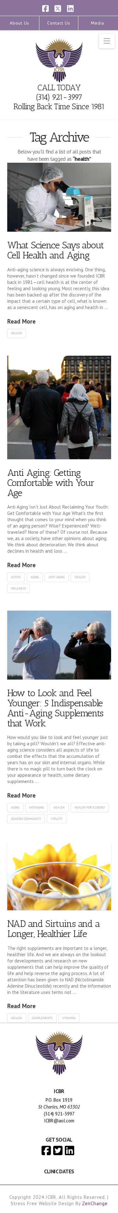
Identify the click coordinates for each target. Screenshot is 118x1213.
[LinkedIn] (69, 1150)
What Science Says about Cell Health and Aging (55, 250)
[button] (107, 41)
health (16, 333)
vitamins (69, 1018)
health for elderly (90, 807)
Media (97, 23)
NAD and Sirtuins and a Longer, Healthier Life (53, 928)
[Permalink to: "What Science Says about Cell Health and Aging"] (59, 197)
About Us (19, 23)
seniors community (26, 819)
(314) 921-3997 (59, 97)
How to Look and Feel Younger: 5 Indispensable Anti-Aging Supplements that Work (55, 708)
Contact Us (58, 23)
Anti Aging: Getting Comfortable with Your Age (50, 482)
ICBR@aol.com (59, 1121)
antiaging (36, 807)
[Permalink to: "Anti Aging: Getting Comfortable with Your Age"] (59, 407)
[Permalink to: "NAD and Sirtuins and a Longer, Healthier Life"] (59, 875)
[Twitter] (58, 1150)
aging (35, 577)
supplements (42, 1018)
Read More (21, 321)
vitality (56, 819)
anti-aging (56, 577)
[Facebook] (46, 1150)
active (16, 577)
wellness (18, 588)
